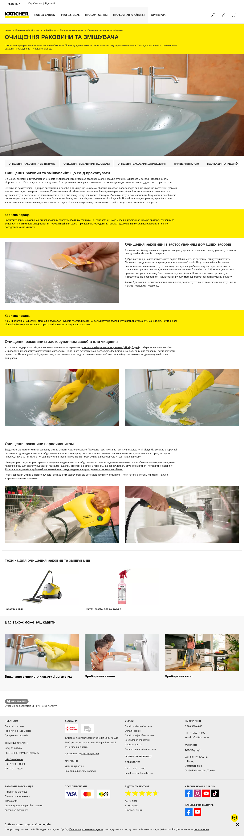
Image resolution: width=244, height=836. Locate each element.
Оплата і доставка (14, 726)
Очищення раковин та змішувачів (32, 163)
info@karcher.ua (14, 759)
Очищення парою (186, 163)
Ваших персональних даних (86, 829)
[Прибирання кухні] (202, 652)
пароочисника (31, 449)
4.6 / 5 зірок (131, 800)
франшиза (158, 15)
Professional (70, 15)
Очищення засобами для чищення (142, 163)
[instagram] (197, 793)
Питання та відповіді (16, 791)
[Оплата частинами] (103, 794)
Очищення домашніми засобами (86, 163)
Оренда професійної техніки (140, 749)
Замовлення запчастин (137, 740)
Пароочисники (14, 609)
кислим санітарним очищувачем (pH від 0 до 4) (111, 347)
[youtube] (206, 793)
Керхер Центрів (90, 753)
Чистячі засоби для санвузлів (103, 609)
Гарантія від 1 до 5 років (18, 730)
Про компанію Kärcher (129, 15)
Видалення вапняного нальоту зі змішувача (38, 676)
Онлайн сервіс (132, 730)
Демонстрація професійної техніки (24, 805)
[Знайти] (213, 15)
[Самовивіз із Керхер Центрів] (87, 728)
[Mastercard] (87, 794)
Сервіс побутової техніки (138, 726)
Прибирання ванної (100, 676)
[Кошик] (234, 15)
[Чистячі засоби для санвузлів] (122, 586)
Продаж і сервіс (96, 15)
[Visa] (71, 794)
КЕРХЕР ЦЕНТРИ (74, 766)
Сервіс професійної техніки (140, 735)
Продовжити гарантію (16, 735)
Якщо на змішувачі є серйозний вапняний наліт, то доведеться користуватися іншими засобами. (64, 469)
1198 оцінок (131, 805)
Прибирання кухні (178, 676)
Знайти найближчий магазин (80, 771)
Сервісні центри (133, 744)
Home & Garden (44, 15)
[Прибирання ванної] (122, 652)
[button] (236, 163)
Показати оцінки (134, 810)
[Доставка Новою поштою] (71, 728)
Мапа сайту (11, 800)
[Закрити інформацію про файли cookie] (237, 824)
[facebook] (189, 793)
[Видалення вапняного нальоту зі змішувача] (42, 652)
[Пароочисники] (42, 586)
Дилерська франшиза (16, 810)
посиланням (201, 829)
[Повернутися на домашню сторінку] (18, 15)
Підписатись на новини (17, 796)
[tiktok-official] (215, 793)
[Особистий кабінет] (223, 15)
